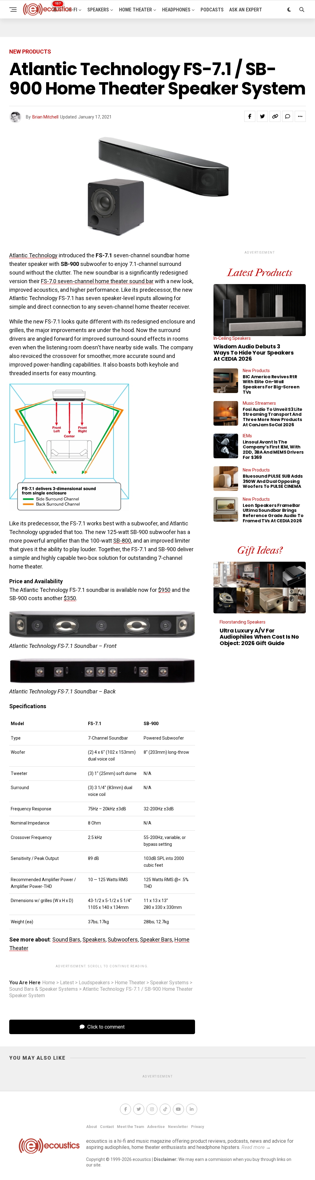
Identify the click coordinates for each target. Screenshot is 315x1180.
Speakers (98, 10)
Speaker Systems (169, 982)
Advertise (156, 1127)
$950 (164, 590)
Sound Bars (66, 939)
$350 (70, 598)
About (91, 1127)
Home (48, 982)
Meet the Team (130, 1127)
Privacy (197, 1127)
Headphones (176, 10)
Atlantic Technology (33, 255)
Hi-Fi (72, 10)
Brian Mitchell (45, 116)
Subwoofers (123, 939)
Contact (107, 1127)
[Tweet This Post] (262, 116)
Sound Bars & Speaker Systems (43, 989)
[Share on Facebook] (249, 116)
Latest (67, 982)
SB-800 (122, 540)
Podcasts (212, 10)
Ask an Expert (245, 10)
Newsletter (178, 1127)
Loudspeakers (94, 982)
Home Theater (135, 10)
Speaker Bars (156, 939)
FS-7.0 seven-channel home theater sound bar (97, 281)
